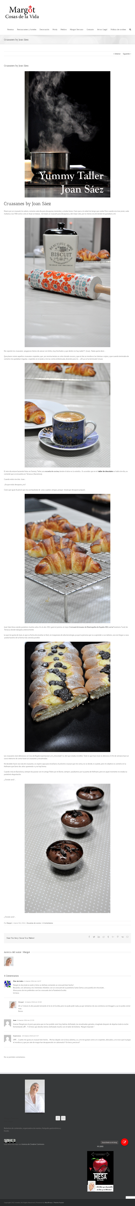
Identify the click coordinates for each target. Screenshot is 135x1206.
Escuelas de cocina (34, 923)
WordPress (48, 1202)
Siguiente (126, 54)
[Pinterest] (118, 937)
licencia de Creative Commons (33, 1144)
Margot (9, 923)
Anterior (117, 54)
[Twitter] (94, 937)
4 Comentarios (47, 923)
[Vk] (122, 937)
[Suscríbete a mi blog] (124, 1142)
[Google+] (113, 937)
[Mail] (63, 1118)
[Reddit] (103, 937)
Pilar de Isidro (18, 981)
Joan (14, 1020)
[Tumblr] (108, 937)
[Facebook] (89, 937)
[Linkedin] (99, 937)
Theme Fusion (59, 1202)
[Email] (127, 937)
